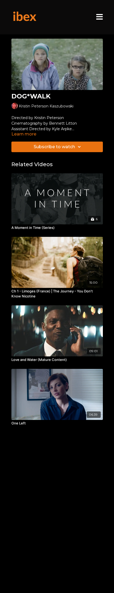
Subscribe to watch (54, 146)
